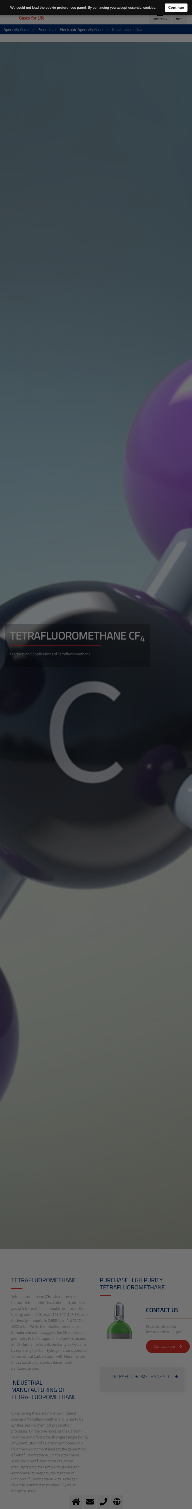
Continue (176, 7)
